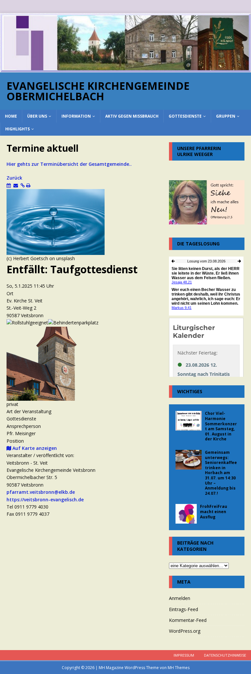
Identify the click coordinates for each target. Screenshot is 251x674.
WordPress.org (184, 631)
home (11, 116)
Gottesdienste (185, 116)
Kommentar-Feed (188, 620)
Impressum (184, 655)
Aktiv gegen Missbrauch (132, 116)
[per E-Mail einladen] (15, 185)
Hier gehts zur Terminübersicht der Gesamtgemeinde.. (70, 164)
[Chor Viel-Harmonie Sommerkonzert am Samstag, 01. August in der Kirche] (189, 421)
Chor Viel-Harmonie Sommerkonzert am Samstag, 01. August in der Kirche (221, 426)
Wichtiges (189, 391)
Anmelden (179, 598)
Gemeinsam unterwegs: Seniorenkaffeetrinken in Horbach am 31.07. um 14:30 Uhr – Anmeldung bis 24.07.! (221, 473)
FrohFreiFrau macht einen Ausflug (213, 511)
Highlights (17, 129)
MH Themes (179, 667)
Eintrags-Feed (183, 609)
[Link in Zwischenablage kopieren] (23, 185)
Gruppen (225, 116)
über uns (37, 116)
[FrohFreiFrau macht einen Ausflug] (186, 514)
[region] (125, 42)
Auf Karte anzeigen (34, 448)
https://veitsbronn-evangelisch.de (45, 499)
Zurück (14, 178)
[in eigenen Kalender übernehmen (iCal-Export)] (9, 185)
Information (76, 116)
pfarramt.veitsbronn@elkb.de (41, 492)
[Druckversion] (28, 185)
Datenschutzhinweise (225, 655)
